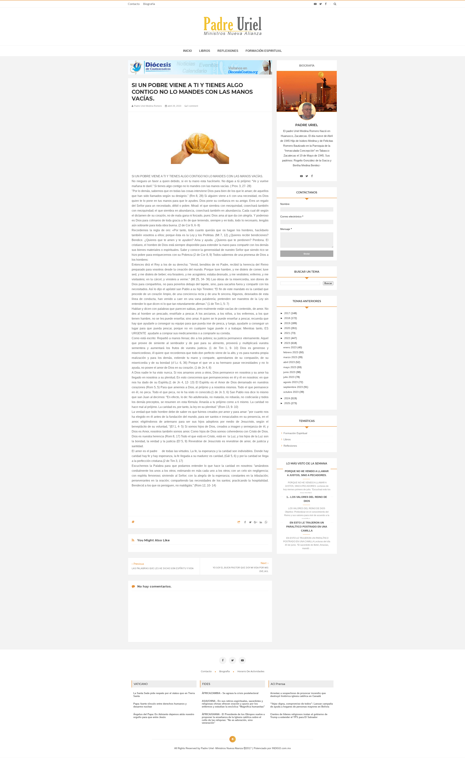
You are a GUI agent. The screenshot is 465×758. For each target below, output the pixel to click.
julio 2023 (289, 377)
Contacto (134, 3)
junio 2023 (289, 372)
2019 (287, 323)
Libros (204, 50)
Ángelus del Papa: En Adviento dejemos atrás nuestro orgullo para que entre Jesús (163, 716)
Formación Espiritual (295, 433)
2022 (287, 338)
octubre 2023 (291, 391)
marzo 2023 (290, 357)
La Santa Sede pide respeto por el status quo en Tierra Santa (164, 694)
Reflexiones (227, 50)
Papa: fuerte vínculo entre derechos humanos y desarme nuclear (160, 705)
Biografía (149, 3)
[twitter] (320, 4)
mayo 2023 (290, 367)
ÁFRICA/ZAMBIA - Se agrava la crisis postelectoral (230, 693)
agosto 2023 (290, 382)
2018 (287, 318)
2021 (287, 333)
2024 (287, 398)
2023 (287, 343)
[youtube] (315, 4)
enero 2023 (290, 347)
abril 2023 (289, 362)
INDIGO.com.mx (281, 748)
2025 (287, 403)
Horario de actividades (250, 671)
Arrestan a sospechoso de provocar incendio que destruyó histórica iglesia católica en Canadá (298, 694)
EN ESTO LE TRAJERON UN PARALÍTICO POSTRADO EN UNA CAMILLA (306, 526)
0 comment (192, 106)
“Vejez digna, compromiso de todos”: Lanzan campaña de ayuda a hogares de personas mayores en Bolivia (301, 705)
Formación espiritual (264, 50)
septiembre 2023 (293, 387)
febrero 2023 (291, 352)
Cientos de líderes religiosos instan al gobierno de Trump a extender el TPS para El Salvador (298, 716)
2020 (287, 328)
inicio (187, 50)
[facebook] (326, 4)
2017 (287, 313)
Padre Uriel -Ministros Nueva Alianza (222, 748)
